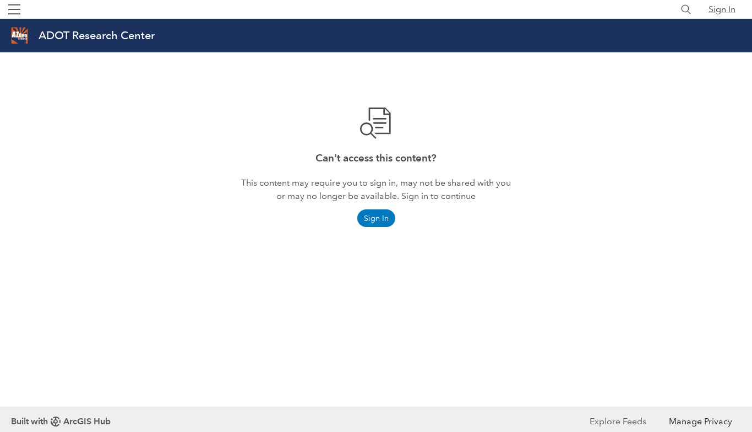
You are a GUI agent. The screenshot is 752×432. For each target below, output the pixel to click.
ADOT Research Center (97, 35)
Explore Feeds (618, 421)
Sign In (722, 9)
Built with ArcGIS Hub (61, 421)
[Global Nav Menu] (14, 9)
